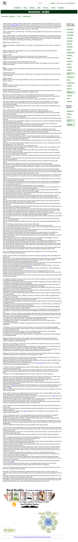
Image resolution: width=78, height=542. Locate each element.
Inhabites (69, 55)
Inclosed (69, 44)
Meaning (32, 7)
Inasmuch (69, 41)
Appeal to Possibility (69, 125)
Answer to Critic (69, 120)
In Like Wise (70, 35)
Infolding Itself (70, 52)
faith (44, 255)
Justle (68, 80)
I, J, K (19, 16)
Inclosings (69, 46)
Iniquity (69, 58)
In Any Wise (70, 29)
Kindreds (69, 95)
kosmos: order (26, 16)
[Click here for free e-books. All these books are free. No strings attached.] (29, 508)
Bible (39, 7)
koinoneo (69, 101)
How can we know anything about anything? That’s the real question (32, 537)
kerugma (69, 85)
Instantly (69, 67)
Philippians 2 (70, 111)
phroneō (69, 114)
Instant (69, 64)
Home (25, 7)
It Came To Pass (70, 73)
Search (53, 3)
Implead (69, 70)
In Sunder (69, 38)
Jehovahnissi (70, 77)
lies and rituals (40, 363)
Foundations (18, 7)
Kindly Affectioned (70, 92)
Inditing (69, 49)
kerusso (69, 88)
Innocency (69, 61)
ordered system (15, 25)
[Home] (4, 3)
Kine (68, 98)
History (53, 7)
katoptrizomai (70, 82)
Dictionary (45, 7)
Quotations (61, 7)
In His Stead (70, 32)
